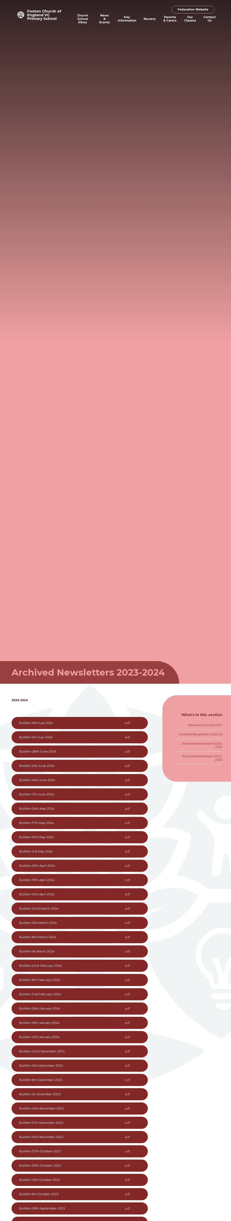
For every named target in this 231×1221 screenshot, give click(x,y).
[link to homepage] (20, 15)
